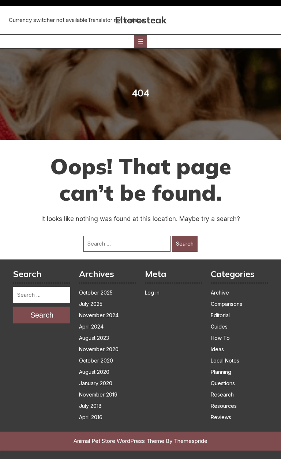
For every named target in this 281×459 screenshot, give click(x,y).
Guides (219, 326)
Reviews (221, 417)
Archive (220, 292)
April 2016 (90, 417)
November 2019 (98, 394)
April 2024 (91, 326)
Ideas (217, 349)
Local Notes (225, 360)
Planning (221, 372)
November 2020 (99, 349)
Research (222, 394)
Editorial (220, 315)
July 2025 (90, 304)
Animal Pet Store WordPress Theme (119, 440)
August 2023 (94, 338)
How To (220, 338)
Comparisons (226, 304)
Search (185, 243)
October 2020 (96, 360)
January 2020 (95, 383)
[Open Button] (140, 41)
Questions (223, 383)
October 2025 (96, 292)
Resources (224, 406)
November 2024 (99, 315)
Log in (152, 292)
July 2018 (90, 406)
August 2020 (94, 372)
